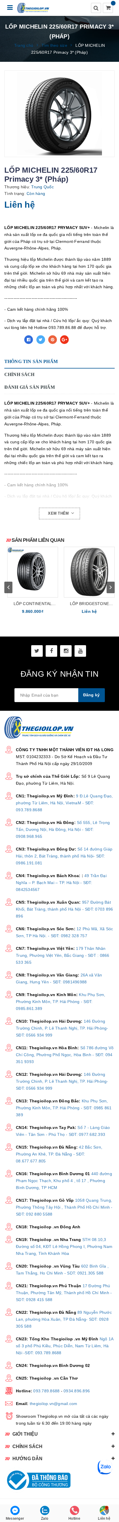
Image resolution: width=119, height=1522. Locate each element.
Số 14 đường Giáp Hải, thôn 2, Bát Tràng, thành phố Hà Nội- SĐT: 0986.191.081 (64, 856)
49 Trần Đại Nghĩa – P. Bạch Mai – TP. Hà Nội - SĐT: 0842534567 (61, 882)
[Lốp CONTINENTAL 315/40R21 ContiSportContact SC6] (33, 572)
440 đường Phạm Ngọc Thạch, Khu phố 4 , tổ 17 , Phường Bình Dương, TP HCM (64, 1180)
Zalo (44, 1519)
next (111, 587)
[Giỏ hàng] (108, 8)
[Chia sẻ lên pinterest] (52, 339)
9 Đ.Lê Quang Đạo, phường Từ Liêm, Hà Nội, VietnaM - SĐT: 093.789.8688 (64, 803)
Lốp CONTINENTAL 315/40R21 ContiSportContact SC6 (32, 604)
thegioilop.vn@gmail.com (53, 1403)
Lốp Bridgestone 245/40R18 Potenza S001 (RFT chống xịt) (89, 604)
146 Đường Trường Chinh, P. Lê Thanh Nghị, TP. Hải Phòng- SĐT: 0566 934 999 (62, 1028)
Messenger (15, 1519)
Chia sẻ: (12, 339)
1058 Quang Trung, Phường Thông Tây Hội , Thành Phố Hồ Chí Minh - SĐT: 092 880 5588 (64, 1207)
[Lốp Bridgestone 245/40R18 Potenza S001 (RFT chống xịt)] (89, 572)
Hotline (74, 1519)
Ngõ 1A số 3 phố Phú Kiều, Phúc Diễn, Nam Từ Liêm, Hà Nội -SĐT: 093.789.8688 (64, 1346)
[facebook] (51, 651)
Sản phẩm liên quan (38, 540)
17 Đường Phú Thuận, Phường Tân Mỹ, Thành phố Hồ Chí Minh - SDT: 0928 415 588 (64, 1292)
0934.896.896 (77, 1391)
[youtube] (80, 651)
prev (8, 587)
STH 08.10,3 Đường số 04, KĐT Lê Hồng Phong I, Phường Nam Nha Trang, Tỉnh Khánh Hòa (64, 1246)
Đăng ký (91, 695)
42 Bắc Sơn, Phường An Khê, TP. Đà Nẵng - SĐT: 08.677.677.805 (59, 1154)
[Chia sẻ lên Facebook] (28, 339)
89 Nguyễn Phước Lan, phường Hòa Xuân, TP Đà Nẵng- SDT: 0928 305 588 (64, 1319)
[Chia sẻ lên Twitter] (40, 339)
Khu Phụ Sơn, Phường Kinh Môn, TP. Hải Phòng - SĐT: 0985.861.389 (60, 1001)
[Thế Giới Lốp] (33, 8)
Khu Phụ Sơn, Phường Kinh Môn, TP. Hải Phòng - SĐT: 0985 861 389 (64, 1108)
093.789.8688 (46, 1391)
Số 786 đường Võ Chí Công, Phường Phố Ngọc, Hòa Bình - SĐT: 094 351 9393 (65, 1054)
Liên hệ (104, 1519)
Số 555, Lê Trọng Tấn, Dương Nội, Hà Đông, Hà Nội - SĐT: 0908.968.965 (63, 829)
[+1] (64, 339)
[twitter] (37, 651)
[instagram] (66, 651)
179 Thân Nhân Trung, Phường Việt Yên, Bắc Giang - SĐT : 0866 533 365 (62, 955)
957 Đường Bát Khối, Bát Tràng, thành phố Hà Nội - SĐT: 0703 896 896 (64, 909)
